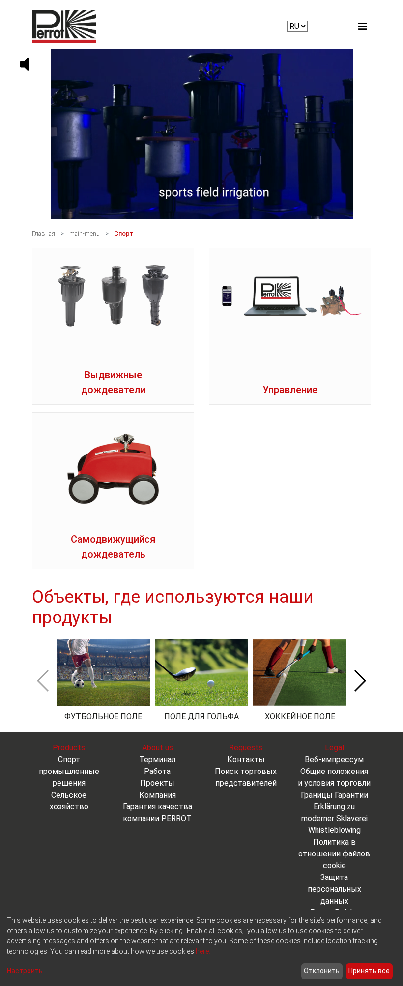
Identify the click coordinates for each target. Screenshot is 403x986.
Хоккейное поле (300, 716)
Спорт (124, 233)
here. (203, 951)
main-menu (84, 233)
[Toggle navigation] (363, 26)
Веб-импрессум (334, 759)
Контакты (246, 759)
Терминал (157, 759)
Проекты (157, 783)
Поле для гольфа (201, 716)
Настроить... (27, 971)
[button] (359, 681)
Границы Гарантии (334, 794)
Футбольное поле (103, 716)
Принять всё (369, 971)
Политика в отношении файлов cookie (334, 853)
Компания (157, 794)
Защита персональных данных (334, 889)
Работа (157, 771)
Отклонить (322, 971)
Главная (43, 233)
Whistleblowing (334, 830)
